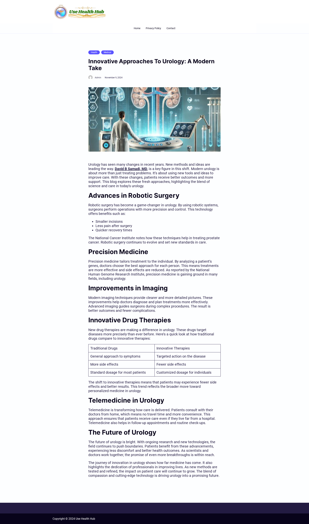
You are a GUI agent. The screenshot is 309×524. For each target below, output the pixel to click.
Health (94, 52)
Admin (98, 77)
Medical (107, 52)
